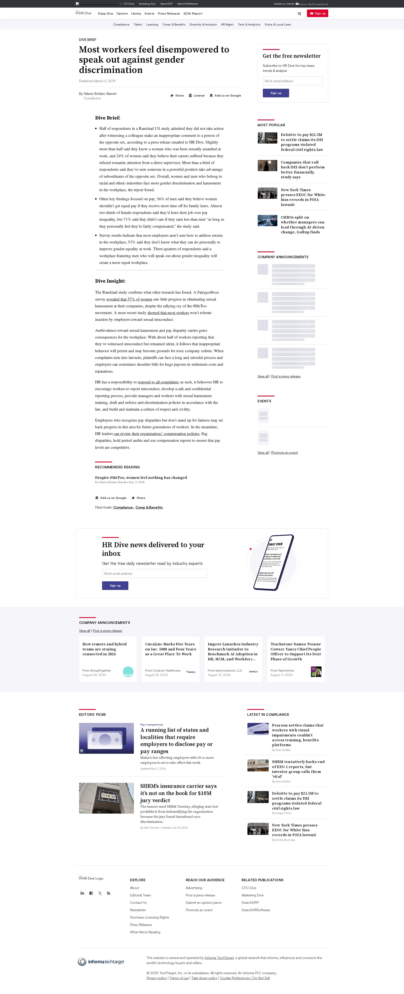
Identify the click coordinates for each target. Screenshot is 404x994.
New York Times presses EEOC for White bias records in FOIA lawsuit (303, 197)
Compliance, (124, 507)
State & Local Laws (278, 24)
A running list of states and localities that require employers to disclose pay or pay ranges (176, 740)
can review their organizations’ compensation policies (156, 433)
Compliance (121, 24)
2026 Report (193, 13)
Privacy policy (156, 978)
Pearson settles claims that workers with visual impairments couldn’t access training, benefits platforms (298, 735)
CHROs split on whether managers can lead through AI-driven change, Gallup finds (303, 225)
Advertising (194, 888)
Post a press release (285, 376)
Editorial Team (140, 895)
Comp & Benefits (173, 24)
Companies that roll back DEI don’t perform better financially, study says (303, 170)
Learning (152, 24)
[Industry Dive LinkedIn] (82, 893)
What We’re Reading (145, 932)
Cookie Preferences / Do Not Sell (245, 978)
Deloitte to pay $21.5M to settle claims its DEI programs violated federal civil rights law (302, 142)
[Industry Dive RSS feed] (108, 893)
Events (150, 13)
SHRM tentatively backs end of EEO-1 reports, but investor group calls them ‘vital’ (298, 769)
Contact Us (138, 902)
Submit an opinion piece (204, 902)
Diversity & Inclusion (203, 24)
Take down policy (204, 978)
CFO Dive (129, 3)
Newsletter (138, 910)
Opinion (122, 13)
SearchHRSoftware (188, 3)
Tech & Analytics (249, 24)
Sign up (320, 13)
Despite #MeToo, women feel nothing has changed (141, 477)
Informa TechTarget (219, 958)
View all (263, 376)
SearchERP (167, 3)
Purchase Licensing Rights (149, 917)
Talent (138, 24)
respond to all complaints (158, 381)
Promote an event (284, 452)
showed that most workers (168, 312)
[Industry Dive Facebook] (91, 893)
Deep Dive (105, 13)
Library (136, 13)
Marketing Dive (147, 3)
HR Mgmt (227, 24)
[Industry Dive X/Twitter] (100, 893)
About (134, 888)
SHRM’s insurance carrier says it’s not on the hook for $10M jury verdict (178, 793)
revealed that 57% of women (129, 299)
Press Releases (169, 13)
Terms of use (179, 978)
